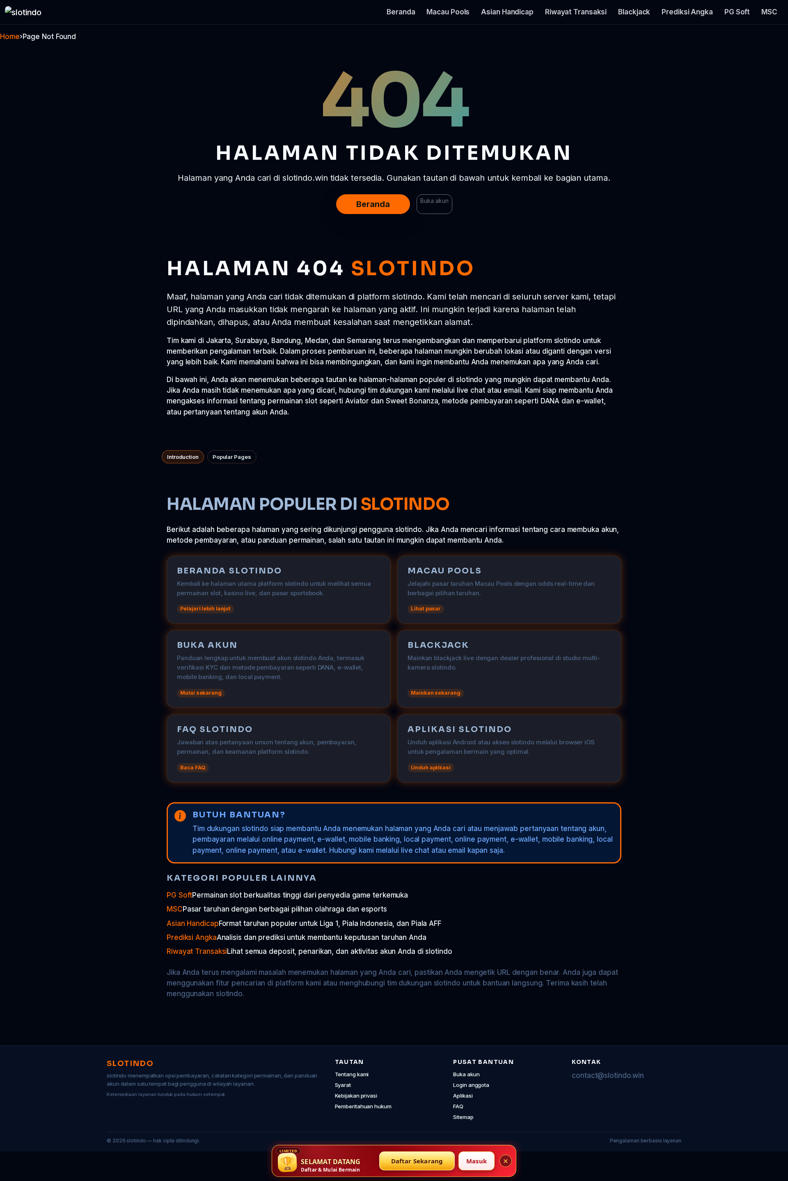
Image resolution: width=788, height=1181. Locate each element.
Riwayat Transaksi (576, 12)
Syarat (343, 1085)
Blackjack (634, 12)
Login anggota (471, 1085)
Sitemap (463, 1117)
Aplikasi (462, 1095)
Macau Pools (448, 12)
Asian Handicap (507, 12)
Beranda (401, 12)
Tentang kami (352, 1074)
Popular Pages (232, 457)
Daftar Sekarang (417, 1161)
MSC (769, 12)
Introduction (183, 457)
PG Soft (737, 12)
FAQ (458, 1106)
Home (10, 36)
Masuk (476, 1161)
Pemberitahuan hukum (363, 1106)
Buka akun (434, 200)
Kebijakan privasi (356, 1095)
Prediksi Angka (687, 12)
